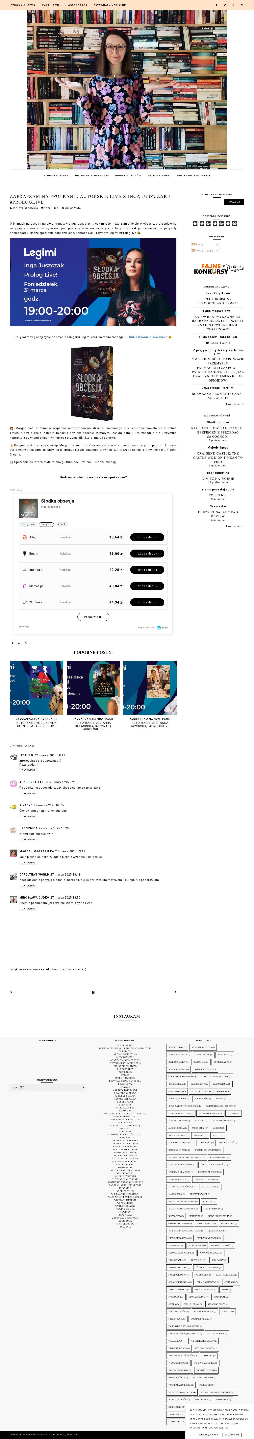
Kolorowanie (125, 1102)
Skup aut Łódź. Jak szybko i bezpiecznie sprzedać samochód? (218, 432)
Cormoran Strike (203, 1069)
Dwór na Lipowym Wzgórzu (183, 1106)
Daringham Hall (177, 1099)
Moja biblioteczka (125, 1117)
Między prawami (198, 1194)
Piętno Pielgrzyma (178, 1238)
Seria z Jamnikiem (204, 1289)
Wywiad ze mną (125, 1209)
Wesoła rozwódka (178, 1370)
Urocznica (28, 828)
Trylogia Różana (177, 1348)
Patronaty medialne (110, 5)
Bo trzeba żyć (221, 1062)
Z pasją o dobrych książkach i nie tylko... (218, 352)
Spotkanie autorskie (125, 1179)
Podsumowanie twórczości (125, 1134)
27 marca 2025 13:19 (70, 851)
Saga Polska (201, 1275)
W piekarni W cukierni (125, 1194)
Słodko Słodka (218, 422)
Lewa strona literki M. (218, 387)
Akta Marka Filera (201, 1047)
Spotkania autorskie (194, 175)
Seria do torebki (177, 1289)
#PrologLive (125, 1045)
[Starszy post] (175, 992)
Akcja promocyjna (125, 1054)
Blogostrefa (125, 1069)
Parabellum (227, 1223)
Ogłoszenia (73, 208)
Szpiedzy (226, 1311)
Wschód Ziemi (206, 1385)
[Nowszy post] (11, 992)
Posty (199, 244)
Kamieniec (198, 1135)
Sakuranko (218, 506)
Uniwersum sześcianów (181, 1355)
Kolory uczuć (226, 1143)
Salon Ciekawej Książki (125, 1170)
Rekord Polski (125, 1164)
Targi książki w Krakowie (125, 1185)
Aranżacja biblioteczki (125, 1060)
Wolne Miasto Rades (179, 1385)
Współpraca (78, 5)
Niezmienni (194, 1216)
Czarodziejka (220, 1084)
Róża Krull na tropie (206, 1267)
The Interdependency (202, 1341)
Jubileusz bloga (125, 1096)
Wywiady (125, 1212)
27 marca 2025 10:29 (54, 828)
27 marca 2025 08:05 (49, 805)
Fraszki (125, 1087)
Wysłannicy (201, 1400)
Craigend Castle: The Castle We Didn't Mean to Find (218, 457)
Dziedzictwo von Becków (219, 1106)
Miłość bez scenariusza (181, 1201)
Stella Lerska (191, 1304)
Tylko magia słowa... (218, 310)
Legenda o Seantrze (179, 1172)
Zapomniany (175, 1414)
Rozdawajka (125, 1167)
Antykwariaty (125, 1057)
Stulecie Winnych (203, 1311)
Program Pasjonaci (125, 1146)
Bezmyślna (199, 1062)
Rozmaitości (218, 342)
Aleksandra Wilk (177, 1055)
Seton (225, 1289)
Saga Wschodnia (225, 1275)
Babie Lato (223, 1055)
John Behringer (176, 1135)
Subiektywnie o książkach (48, 1435)
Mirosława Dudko (34, 897)
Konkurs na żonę (177, 1150)
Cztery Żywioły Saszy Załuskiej (208, 1091)
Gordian (232, 1113)
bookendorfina (218, 472)
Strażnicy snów (177, 1311)
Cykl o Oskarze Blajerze (214, 1077)
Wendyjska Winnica (204, 1363)
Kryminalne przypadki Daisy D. (185, 1157)
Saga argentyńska (178, 1282)
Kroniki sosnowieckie (206, 1150)
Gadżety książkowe (125, 1090)
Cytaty (125, 1075)
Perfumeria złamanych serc (184, 1231)
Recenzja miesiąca (125, 1155)
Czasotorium (175, 1091)
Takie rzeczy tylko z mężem (183, 1326)
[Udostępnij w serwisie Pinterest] (26, 644)
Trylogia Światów (204, 1348)
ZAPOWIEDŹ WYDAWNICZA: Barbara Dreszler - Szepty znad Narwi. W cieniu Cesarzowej (218, 322)
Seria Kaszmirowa (206, 1282)
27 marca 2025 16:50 (65, 897)
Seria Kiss (229, 1282)
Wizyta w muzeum (125, 1200)
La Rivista (125, 1111)
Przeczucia (197, 1260)
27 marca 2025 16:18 (65, 874)
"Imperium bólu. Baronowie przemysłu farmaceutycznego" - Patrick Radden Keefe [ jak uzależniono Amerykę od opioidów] (218, 369)
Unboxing (125, 1188)
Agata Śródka (175, 1047)
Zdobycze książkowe (125, 1218)
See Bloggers (125, 1173)
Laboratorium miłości (213, 1165)
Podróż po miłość (220, 1245)
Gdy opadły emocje (209, 1113)
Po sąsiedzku (196, 1245)
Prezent (125, 1137)
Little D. (26, 755)
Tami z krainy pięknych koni (183, 1333)
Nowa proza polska (218, 1216)
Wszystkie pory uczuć (180, 1392)
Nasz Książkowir (218, 293)
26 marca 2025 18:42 (50, 755)
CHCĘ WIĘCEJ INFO (209, 1435)
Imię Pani (199, 1121)
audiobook (125, 1221)
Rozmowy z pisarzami (92, 175)
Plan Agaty (174, 1245)
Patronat (125, 1129)
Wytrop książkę (125, 1206)
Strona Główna (23, 5)
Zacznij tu (52, 5)
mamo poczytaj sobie (218, 489)
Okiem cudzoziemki (178, 1223)
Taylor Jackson (215, 1333)
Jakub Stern (198, 1128)
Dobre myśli (201, 1099)
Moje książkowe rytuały (125, 1120)
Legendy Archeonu (208, 1172)
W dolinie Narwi (177, 1363)
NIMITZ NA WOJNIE (218, 478)
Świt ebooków (125, 1224)
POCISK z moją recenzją (125, 1126)
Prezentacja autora (125, 1140)
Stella (172, 1304)
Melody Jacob (218, 447)
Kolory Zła (204, 1143)
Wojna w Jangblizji (203, 1378)
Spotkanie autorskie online (125, 1182)
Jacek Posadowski (222, 1121)
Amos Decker (202, 1055)
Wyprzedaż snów (177, 1400)
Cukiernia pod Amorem (180, 1077)
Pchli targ (125, 1131)
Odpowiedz (29, 770)
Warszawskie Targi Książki (125, 1197)
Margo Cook (175, 1194)
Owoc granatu (205, 1223)
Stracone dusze (216, 1304)
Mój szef (207, 1201)
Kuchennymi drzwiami (180, 1165)
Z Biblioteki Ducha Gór (180, 1407)
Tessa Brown (175, 1341)
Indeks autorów (128, 175)
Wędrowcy (222, 1400)
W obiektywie (125, 1191)
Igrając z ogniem (177, 1121)
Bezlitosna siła (176, 1062)
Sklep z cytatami (125, 1176)
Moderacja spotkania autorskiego (125, 1114)
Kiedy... (216, 1135)
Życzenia (125, 1227)
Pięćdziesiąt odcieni (207, 1238)
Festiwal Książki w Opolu (125, 1081)
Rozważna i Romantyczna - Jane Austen (218, 395)
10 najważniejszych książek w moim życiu (125, 1048)
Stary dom (219, 1297)
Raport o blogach (125, 1152)
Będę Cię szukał (177, 1069)
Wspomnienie (125, 1203)
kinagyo (26, 805)
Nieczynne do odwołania (181, 1209)
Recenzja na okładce (125, 1158)
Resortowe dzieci (177, 1267)
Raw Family (218, 1260)
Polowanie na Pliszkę (179, 1253)
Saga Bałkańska (177, 1275)
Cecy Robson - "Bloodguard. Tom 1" (218, 301)
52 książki (125, 1051)
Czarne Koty (198, 1084)
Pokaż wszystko (235, 404)
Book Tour (125, 1072)
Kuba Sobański (218, 1157)
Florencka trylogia (179, 1113)
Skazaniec (174, 1297)
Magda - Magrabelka (36, 851)
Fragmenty (125, 1084)
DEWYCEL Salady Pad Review (218, 514)
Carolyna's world (34, 874)
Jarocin (217, 1128)
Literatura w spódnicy (180, 1187)
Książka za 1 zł (125, 1108)
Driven (219, 1099)
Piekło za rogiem (217, 1231)
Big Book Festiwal (125, 1066)
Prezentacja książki (125, 1143)
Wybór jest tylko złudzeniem (217, 1392)
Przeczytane (159, 175)
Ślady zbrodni (176, 1422)
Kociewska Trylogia (179, 1143)
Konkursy (125, 1105)
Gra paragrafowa (125, 1093)
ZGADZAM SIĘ (231, 1435)
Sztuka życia (175, 1319)
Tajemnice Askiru (200, 1319)
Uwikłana (207, 1355)
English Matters (125, 1078)
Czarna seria (175, 1084)
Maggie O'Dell (208, 1187)
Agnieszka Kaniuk (34, 782)
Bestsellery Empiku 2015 (125, 1063)
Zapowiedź (125, 1215)
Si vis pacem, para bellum (218, 336)
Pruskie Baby (175, 1260)
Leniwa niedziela (177, 1179)
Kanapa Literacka (125, 1099)
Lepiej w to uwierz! (204, 1179)
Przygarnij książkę (125, 1149)
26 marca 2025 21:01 (65, 782)
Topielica (218, 495)
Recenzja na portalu (125, 1161)
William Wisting (205, 1370)
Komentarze (204, 250)
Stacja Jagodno (197, 1297)
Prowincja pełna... (209, 1253)
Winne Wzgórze (176, 1378)
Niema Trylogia (212, 1209)
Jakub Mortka (176, 1128)
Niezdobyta (174, 1216)
